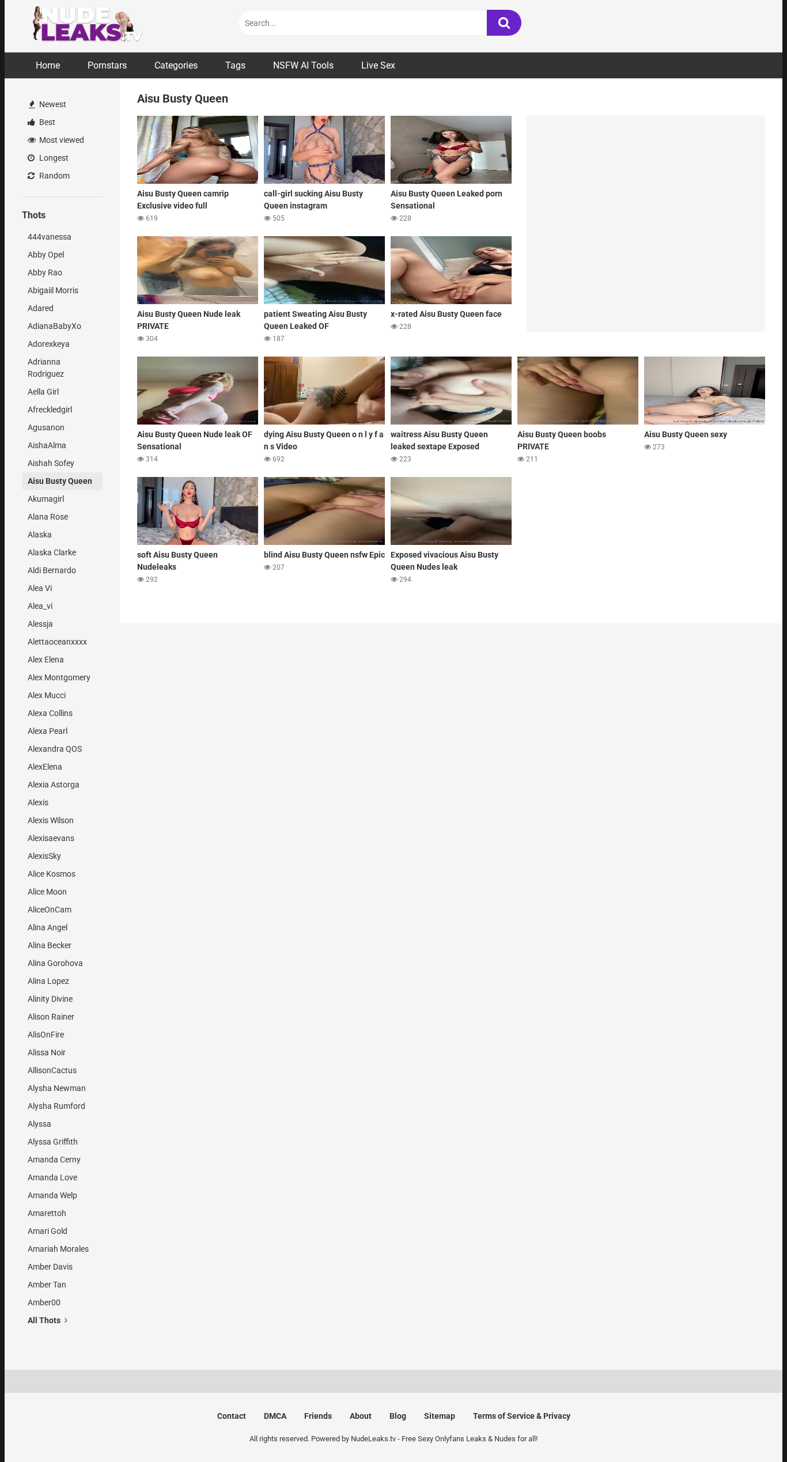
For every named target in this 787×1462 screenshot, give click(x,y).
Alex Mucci (47, 695)
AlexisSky (44, 856)
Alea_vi (40, 606)
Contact (231, 1416)
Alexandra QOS (55, 748)
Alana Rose (48, 516)
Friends (318, 1416)
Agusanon (46, 427)
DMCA (275, 1416)
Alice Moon (47, 891)
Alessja (40, 623)
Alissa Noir (47, 1052)
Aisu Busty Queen (60, 481)
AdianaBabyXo (54, 326)
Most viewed (60, 140)
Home (48, 65)
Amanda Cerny (54, 1159)
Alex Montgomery (59, 677)
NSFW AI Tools (303, 65)
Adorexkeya (49, 344)
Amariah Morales (58, 1248)
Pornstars (107, 65)
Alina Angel (47, 927)
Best (46, 122)
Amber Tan (47, 1284)
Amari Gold (47, 1231)
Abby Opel (46, 254)
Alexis (38, 802)
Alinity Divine (50, 998)
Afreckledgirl (50, 409)
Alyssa (39, 1123)
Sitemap (439, 1416)
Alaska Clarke (52, 552)
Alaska (40, 534)
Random (53, 175)
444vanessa (49, 236)
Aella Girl (43, 391)
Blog (397, 1416)
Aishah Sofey (51, 463)
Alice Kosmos (51, 873)
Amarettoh (47, 1213)
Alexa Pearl (47, 731)
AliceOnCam (49, 909)
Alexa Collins (50, 713)
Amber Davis (50, 1266)
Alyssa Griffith (53, 1141)
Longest (53, 157)
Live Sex (378, 65)
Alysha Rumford (56, 1106)
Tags (235, 65)
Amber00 (44, 1302)
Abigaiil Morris (53, 290)
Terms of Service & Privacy (521, 1416)
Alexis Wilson (51, 820)
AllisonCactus (52, 1070)
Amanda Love (52, 1177)
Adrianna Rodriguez (46, 367)
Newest (51, 104)
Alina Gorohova (55, 963)
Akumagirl (46, 498)
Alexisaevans (51, 838)
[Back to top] (748, 1427)
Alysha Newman (57, 1088)
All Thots (45, 1320)
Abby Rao (45, 272)
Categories (176, 65)
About (361, 1416)
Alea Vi (40, 588)
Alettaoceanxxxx (57, 641)
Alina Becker (49, 945)
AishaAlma (47, 445)
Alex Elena (46, 659)
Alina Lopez (48, 981)
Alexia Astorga (54, 784)
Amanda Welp (52, 1195)
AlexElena (45, 766)
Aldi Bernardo (52, 570)
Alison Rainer (51, 1016)
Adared (41, 308)
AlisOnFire (46, 1034)
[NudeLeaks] (108, 26)
